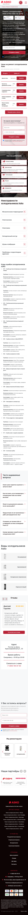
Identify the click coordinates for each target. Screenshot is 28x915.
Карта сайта (24, 911)
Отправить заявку (14, 52)
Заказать (21, 78)
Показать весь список (14, 112)
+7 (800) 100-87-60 (14, 666)
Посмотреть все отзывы (14, 632)
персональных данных (14, 57)
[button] (3, 599)
